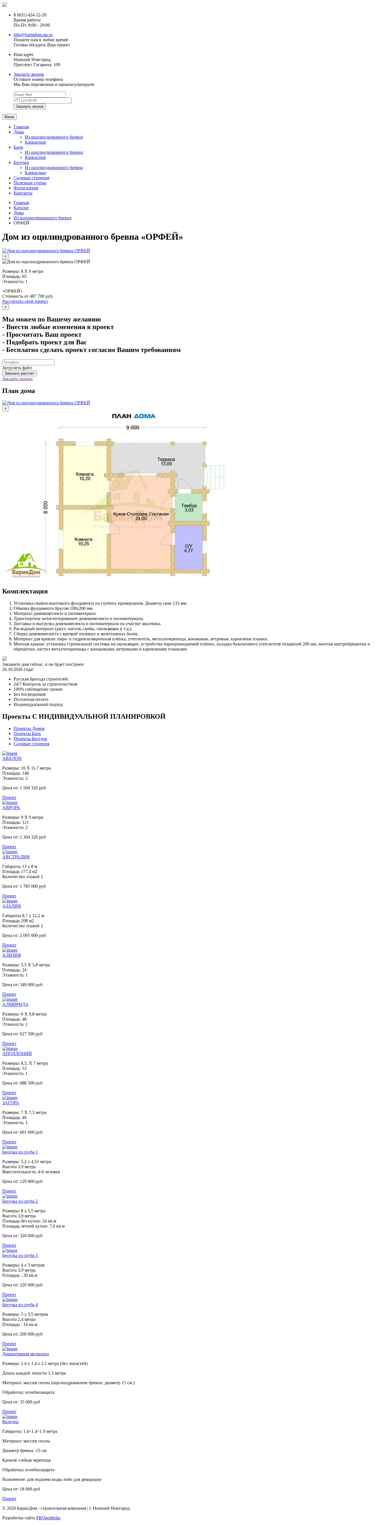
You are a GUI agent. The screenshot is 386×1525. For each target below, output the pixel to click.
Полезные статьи (30, 182)
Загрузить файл (17, 367)
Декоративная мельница (25, 1353)
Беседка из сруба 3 (20, 1255)
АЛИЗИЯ (11, 955)
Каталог (21, 207)
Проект (9, 797)
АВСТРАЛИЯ (16, 856)
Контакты (23, 193)
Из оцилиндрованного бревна (54, 137)
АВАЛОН (12, 758)
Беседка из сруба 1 (20, 1152)
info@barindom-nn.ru (33, 34)
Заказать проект (17, 378)
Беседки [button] (21, 162)
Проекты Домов (29, 728)
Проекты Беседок (30, 738)
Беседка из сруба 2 (20, 1201)
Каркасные (35, 142)
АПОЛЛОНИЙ (17, 1053)
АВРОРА (11, 807)
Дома (19, 212)
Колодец (10, 1421)
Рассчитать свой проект (25, 301)
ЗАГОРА (10, 1102)
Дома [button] (19, 131)
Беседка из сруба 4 (20, 1304)
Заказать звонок (29, 74)
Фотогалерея (26, 187)
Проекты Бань (27, 733)
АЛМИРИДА (15, 1004)
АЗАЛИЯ (11, 906)
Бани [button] (18, 147)
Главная (21, 126)
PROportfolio (48, 1517)
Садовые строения (31, 177)
